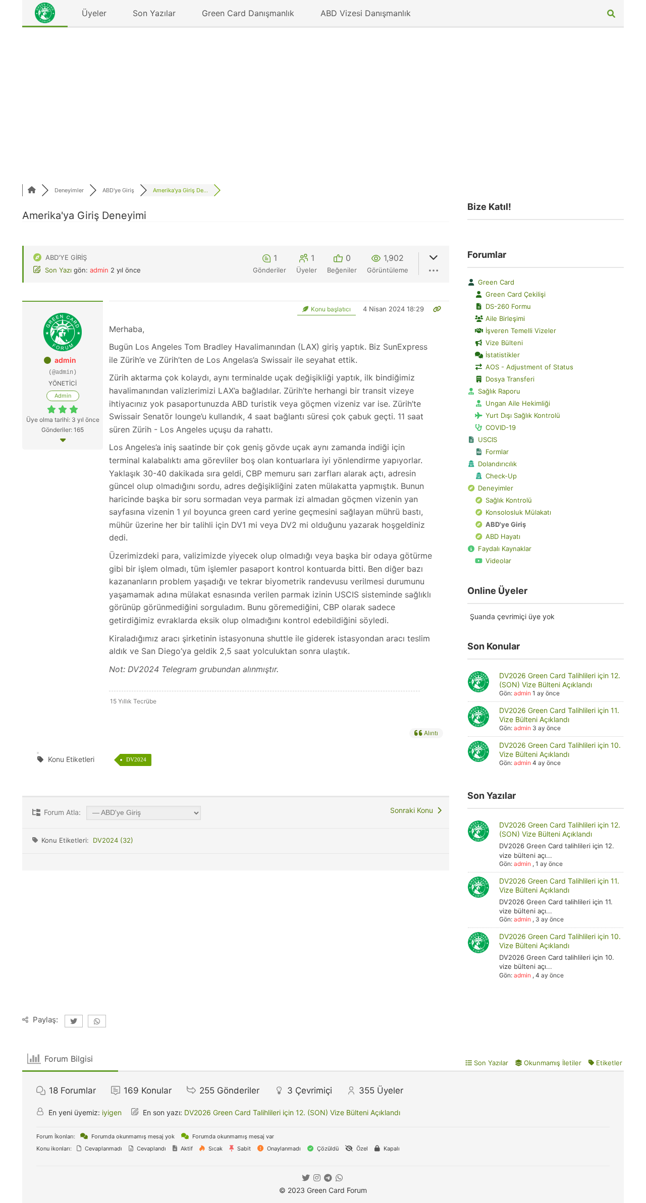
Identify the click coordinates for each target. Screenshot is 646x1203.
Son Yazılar (154, 13)
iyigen (112, 1112)
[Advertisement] (323, 103)
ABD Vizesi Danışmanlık (365, 13)
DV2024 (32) (113, 840)
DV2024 (136, 759)
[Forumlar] (32, 190)
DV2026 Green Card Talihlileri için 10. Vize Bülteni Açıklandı (560, 749)
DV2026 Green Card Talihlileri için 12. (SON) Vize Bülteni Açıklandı (559, 680)
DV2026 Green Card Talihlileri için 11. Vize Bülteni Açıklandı (559, 715)
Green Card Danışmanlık (248, 13)
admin (99, 270)
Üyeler (94, 13)
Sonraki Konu (413, 810)
